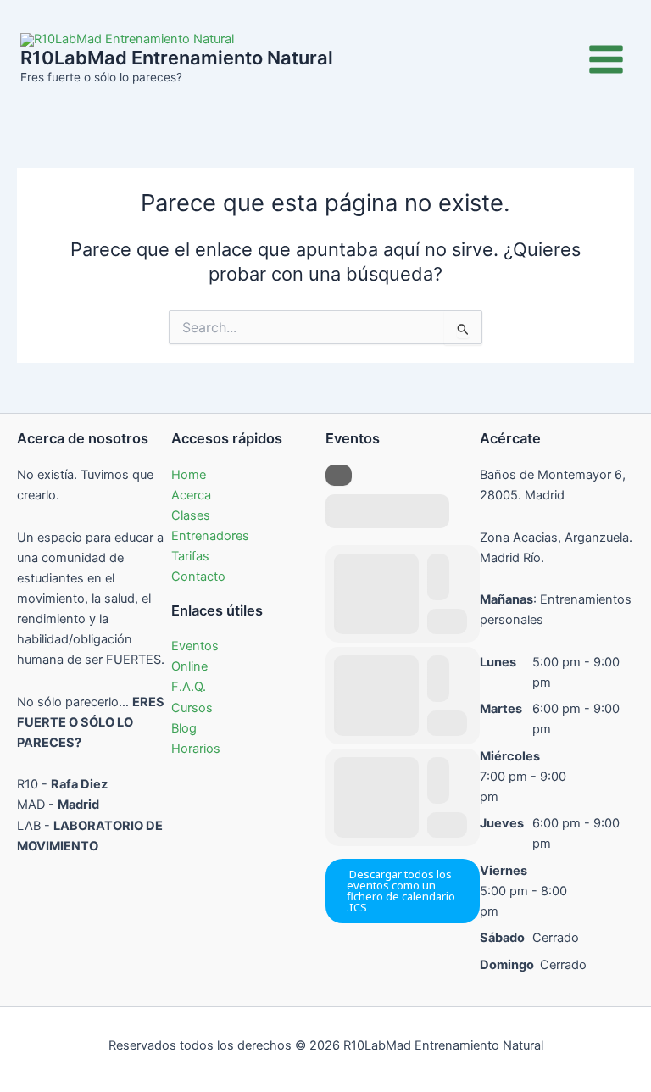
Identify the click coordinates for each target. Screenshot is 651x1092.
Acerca (191, 495)
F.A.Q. (188, 686)
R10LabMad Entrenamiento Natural (176, 58)
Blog (184, 728)
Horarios (195, 748)
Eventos (195, 646)
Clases (190, 515)
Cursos (192, 708)
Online (189, 666)
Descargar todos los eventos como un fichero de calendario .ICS (401, 890)
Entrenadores (210, 535)
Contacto (198, 576)
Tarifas (190, 556)
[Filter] (339, 475)
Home (188, 474)
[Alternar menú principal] (606, 59)
